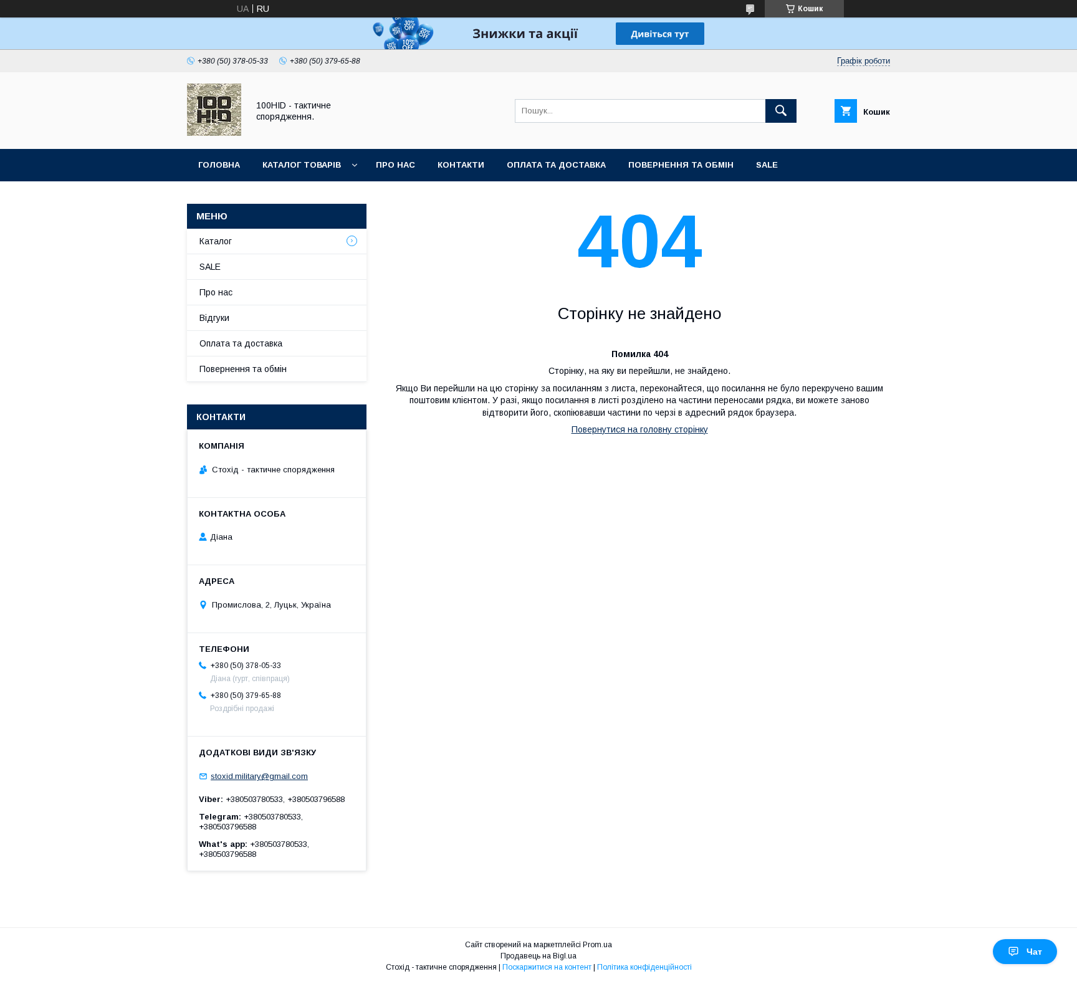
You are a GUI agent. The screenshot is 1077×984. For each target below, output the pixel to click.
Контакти (461, 165)
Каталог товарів (301, 165)
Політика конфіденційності (644, 967)
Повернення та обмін (681, 165)
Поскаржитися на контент (546, 967)
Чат (1034, 952)
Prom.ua (597, 944)
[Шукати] (781, 111)
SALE (767, 165)
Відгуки (214, 318)
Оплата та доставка (556, 165)
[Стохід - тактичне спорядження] (214, 133)
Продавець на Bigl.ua (538, 956)
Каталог (215, 241)
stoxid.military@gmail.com (259, 776)
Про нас (395, 165)
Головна (219, 165)
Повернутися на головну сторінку (640, 429)
